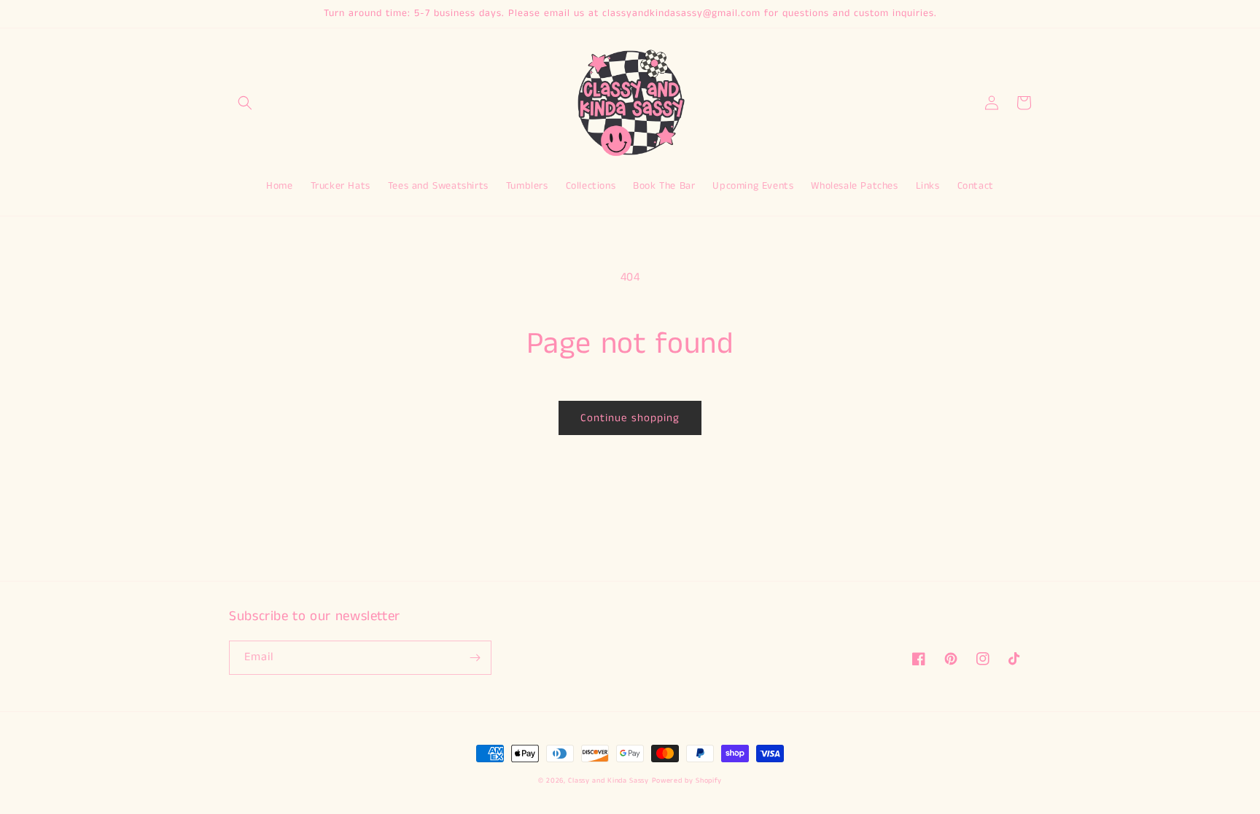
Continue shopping (630, 418)
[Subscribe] (475, 658)
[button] (245, 103)
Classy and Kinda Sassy (608, 780)
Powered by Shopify (687, 780)
